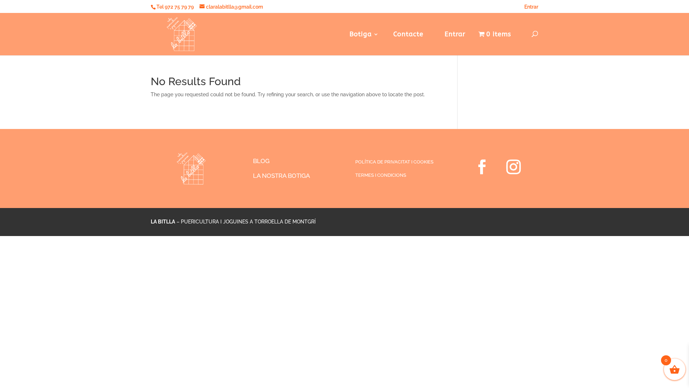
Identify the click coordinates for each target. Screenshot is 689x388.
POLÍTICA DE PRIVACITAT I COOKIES (394, 162)
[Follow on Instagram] (513, 167)
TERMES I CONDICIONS (380, 175)
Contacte (408, 35)
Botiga (361, 35)
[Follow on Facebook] (482, 167)
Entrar (531, 7)
